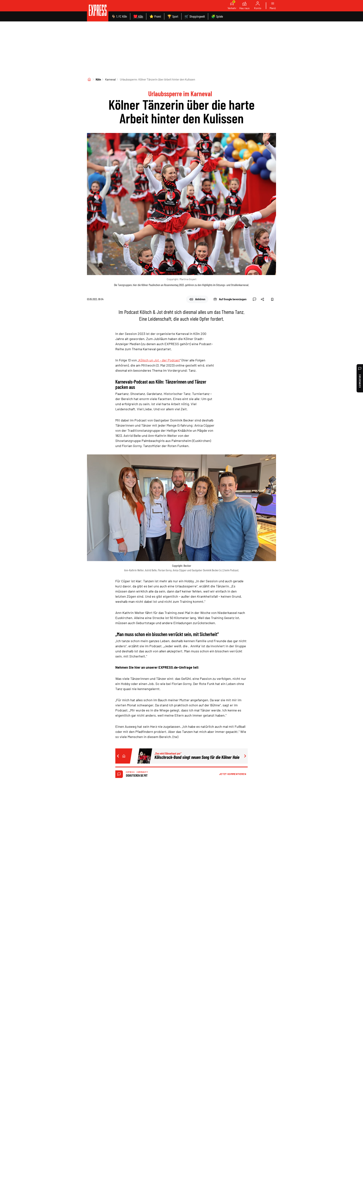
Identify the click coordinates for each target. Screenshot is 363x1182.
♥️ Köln (138, 16)
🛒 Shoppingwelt (195, 16)
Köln (98, 79)
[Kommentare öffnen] (254, 299)
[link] (97, 10)
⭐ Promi (155, 16)
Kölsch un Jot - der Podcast (159, 360)
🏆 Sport (172, 16)
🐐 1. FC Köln (119, 16)
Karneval (110, 79)
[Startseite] (89, 79)
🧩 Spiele (217, 16)
